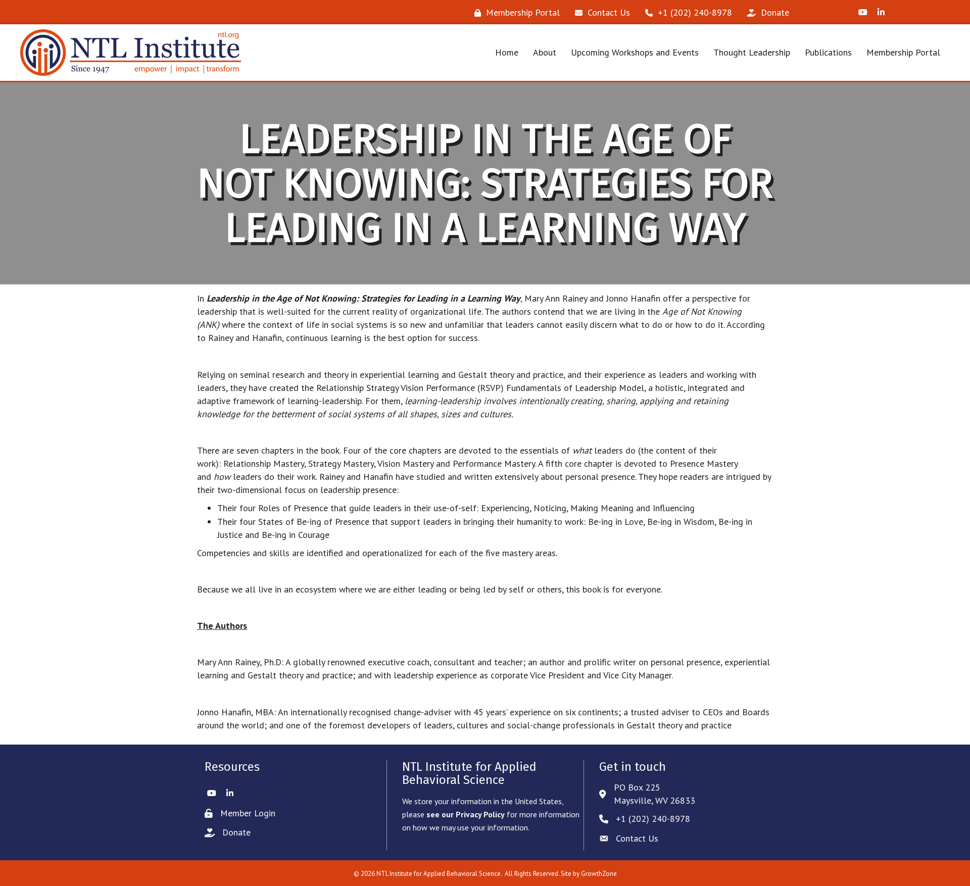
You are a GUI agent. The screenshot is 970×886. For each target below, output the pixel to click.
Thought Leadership (751, 52)
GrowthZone (599, 873)
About (544, 52)
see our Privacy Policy (465, 814)
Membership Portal (903, 52)
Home (506, 52)
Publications (828, 52)
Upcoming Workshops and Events (635, 52)
